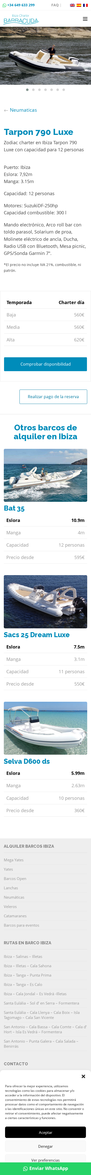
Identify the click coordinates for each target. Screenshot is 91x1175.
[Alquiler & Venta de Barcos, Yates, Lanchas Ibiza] (22, 17)
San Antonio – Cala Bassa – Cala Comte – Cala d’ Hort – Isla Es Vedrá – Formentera (45, 1029)
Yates (8, 869)
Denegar (45, 1146)
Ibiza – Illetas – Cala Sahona (27, 965)
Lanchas (11, 887)
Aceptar (45, 1132)
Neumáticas (14, 897)
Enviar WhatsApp (48, 1168)
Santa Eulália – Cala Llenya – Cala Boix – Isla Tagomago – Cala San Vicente (42, 1015)
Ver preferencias (45, 1160)
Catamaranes (15, 915)
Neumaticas (23, 109)
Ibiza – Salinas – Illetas (23, 956)
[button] (83, 1076)
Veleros (10, 906)
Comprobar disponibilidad (45, 364)
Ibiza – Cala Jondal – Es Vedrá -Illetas (35, 993)
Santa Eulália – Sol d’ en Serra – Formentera (41, 1003)
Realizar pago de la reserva (53, 396)
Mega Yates (14, 859)
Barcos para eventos (21, 925)
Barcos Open (15, 878)
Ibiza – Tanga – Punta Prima (27, 975)
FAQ (55, 5)
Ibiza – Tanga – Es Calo (23, 984)
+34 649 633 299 (21, 5)
